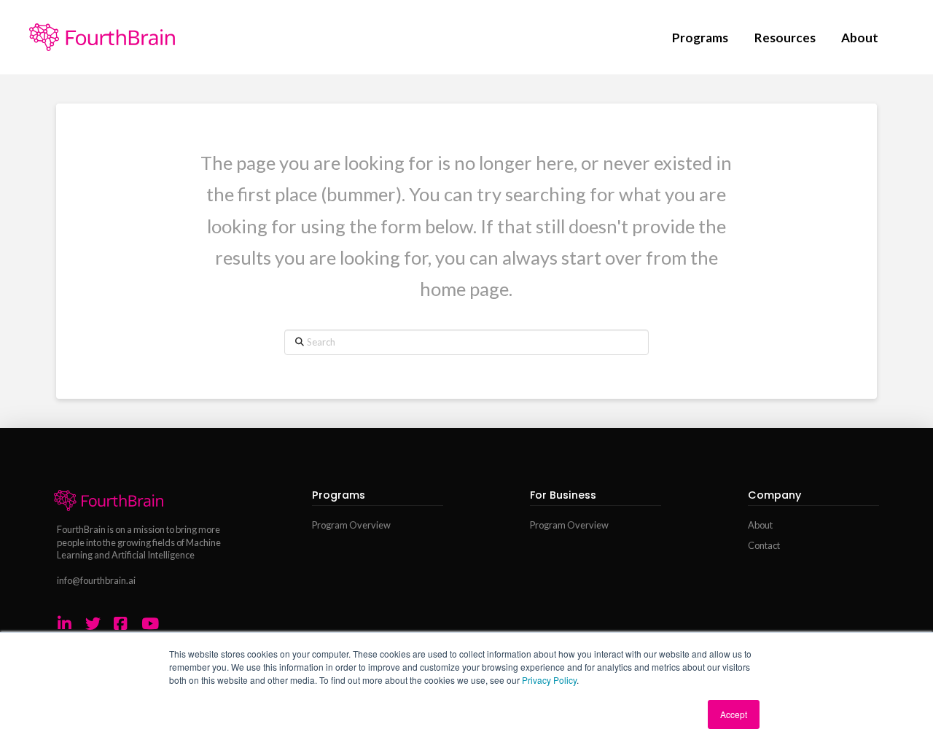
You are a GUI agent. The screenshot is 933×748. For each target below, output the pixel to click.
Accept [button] (733, 714)
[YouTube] (150, 623)
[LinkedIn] (64, 623)
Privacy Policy (549, 680)
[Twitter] (93, 623)
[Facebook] (120, 623)
